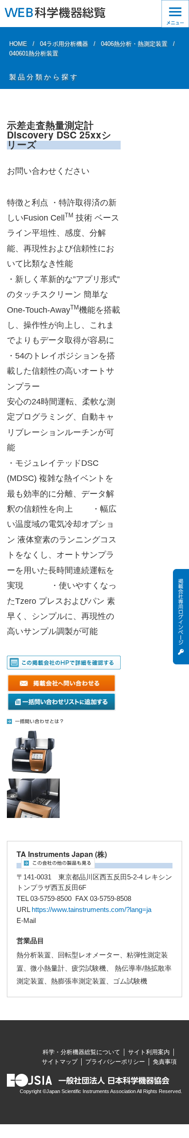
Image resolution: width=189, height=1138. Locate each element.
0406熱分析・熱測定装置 (134, 43)
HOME (18, 43)
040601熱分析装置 (33, 53)
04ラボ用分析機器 (64, 43)
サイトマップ (60, 1061)
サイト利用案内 (149, 1052)
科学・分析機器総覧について (81, 1052)
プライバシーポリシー (115, 1061)
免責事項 (165, 1061)
